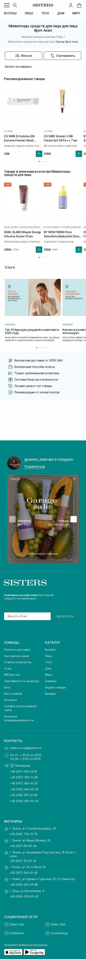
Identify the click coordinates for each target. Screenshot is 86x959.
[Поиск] (15, 5)
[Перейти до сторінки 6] (49, 347)
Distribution (17, 933)
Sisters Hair (17, 924)
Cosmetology (59, 933)
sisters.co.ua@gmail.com (25, 748)
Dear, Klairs (11, 227)
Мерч (48, 674)
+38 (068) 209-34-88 (24, 884)
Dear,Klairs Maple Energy (31, 227)
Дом (48, 668)
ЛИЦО (29, 13)
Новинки (50, 681)
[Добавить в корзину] (39, 154)
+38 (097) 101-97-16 (23, 861)
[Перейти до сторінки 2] (41, 161)
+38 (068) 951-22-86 (23, 795)
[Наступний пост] (73, 519)
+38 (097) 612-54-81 (23, 771)
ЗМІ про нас (12, 674)
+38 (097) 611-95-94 (23, 846)
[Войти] (71, 5)
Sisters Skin (58, 924)
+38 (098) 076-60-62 (24, 896)
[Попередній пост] (12, 519)
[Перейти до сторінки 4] (46, 161)
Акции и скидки (55, 687)
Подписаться (34, 466)
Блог (7, 687)
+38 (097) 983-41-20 (24, 783)
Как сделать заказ (16, 656)
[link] (79, 5)
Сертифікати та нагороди (21, 681)
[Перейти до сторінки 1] (39, 161)
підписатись (65, 616)
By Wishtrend (52, 227)
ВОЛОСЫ (10, 13)
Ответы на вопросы (17, 662)
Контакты (10, 700)
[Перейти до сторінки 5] (46, 347)
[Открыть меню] (7, 5)
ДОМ (60, 13)
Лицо (48, 656)
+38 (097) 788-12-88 (24, 777)
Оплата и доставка (17, 649)
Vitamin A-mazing (71, 227)
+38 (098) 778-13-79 (23, 834)
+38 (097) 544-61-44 (23, 872)
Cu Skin (8, 131)
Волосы (50, 649)
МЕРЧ (76, 13)
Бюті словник (13, 693)
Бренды (50, 693)
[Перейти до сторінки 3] (44, 161)
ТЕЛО (45, 13)
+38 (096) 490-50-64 (24, 801)
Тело (48, 662)
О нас (8, 668)
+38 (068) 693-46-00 (24, 789)
